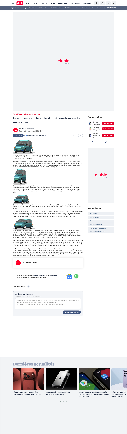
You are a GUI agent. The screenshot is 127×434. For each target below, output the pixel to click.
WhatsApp (53, 275)
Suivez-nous (18, 135)
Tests (36, 3)
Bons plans (62, 3)
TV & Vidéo (68, 8)
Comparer (87, 3)
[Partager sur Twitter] (122, 425)
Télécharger (75, 3)
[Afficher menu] (13, 3)
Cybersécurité (15, 8)
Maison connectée (88, 8)
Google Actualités (39, 275)
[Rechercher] (96, 3)
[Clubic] (19, 3)
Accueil (15, 114)
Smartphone (36, 114)
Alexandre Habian (28, 129)
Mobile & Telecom (56, 8)
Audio (77, 8)
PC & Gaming (43, 8)
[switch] (108, 3)
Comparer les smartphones (101, 142)
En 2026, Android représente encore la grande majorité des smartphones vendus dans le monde (94, 394)
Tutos (52, 3)
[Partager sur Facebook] (122, 419)
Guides (44, 3)
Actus (28, 3)
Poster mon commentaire (71, 312)
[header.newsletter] (102, 3)
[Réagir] (75, 135)
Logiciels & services (30, 8)
